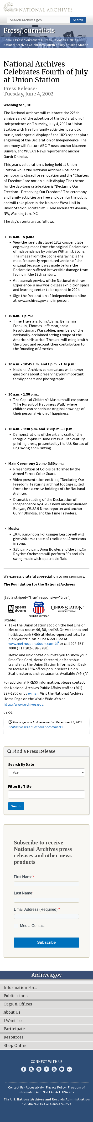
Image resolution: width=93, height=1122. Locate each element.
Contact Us (16, 1087)
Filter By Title (19, 786)
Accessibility (35, 1087)
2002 (72, 40)
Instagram (39, 1069)
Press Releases (55, 40)
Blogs (62, 1069)
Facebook (23, 1069)
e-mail (33, 693)
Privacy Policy (56, 1087)
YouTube (54, 1069)
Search (78, 20)
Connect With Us (46, 1061)
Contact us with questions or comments (36, 727)
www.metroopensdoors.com (31, 643)
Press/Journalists (27, 40)
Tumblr (46, 1069)
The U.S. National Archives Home (38, 8)
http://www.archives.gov (23, 704)
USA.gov (68, 1092)
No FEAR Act (51, 1092)
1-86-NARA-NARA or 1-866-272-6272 (46, 1104)
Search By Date (21, 764)
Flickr (69, 1069)
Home (8, 40)
